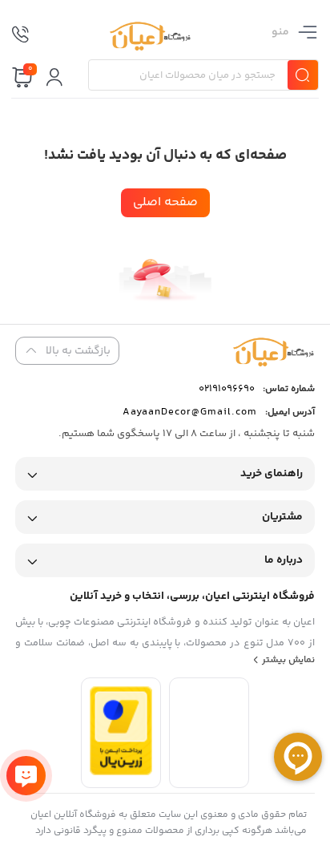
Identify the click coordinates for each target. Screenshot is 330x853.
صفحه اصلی (165, 202)
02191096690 (227, 389)
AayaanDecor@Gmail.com (190, 412)
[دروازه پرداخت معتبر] (121, 772)
